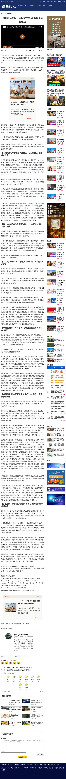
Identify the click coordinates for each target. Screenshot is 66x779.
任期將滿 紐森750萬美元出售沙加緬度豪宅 (61, 187)
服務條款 (17, 764)
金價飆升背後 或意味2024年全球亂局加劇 (19, 670)
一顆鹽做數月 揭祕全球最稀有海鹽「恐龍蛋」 (15, 702)
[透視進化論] (56, 237)
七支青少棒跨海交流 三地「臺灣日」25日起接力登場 (60, 113)
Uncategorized (8, 13)
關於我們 (4, 764)
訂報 (44, 1)
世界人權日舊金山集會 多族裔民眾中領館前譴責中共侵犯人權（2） (16, 709)
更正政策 (10, 764)
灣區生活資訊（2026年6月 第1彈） (61, 291)
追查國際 (10, 768)
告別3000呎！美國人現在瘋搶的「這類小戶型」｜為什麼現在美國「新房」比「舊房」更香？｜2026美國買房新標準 (60, 300)
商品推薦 (50, 5)
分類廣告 (38, 5)
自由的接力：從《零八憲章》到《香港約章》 (58, 351)
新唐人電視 (18, 768)
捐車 (48, 1)
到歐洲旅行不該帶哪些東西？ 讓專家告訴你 (59, 455)
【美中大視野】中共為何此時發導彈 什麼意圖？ (37, 702)
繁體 (64, 1)
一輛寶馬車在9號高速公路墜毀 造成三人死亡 (61, 328)
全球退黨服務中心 (48, 768)
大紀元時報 (33, 768)
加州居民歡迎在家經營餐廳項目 (60, 178)
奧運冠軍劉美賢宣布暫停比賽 (60, 168)
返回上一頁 (22, 757)
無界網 (3, 770)
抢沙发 (42, 691)
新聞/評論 (20, 5)
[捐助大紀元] (56, 492)
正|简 (40, 50)
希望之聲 (40, 768)
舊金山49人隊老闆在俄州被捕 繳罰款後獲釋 (60, 141)
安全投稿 (29, 764)
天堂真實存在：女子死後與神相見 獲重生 (59, 435)
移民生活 (32, 5)
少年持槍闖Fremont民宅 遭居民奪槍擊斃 (61, 150)
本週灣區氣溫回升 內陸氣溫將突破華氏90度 (60, 159)
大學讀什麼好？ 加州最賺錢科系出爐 (60, 132)
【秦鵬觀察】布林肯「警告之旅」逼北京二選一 (20, 667)
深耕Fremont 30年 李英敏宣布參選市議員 (61, 282)
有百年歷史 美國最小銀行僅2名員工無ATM (59, 445)
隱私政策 (23, 764)
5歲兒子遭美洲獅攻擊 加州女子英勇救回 (59, 440)
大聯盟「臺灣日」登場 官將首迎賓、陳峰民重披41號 (61, 123)
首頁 (2, 13)
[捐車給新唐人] (56, 47)
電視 (40, 1)
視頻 (44, 5)
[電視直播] (56, 504)
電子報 (59, 1)
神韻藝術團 (25, 768)
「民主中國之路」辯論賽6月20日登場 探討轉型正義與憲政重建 (61, 310)
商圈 (55, 1)
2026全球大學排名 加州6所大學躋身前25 (61, 273)
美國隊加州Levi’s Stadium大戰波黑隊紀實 (59, 346)
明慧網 (56, 768)
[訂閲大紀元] (56, 468)
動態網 (62, 768)
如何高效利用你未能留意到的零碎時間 (59, 450)
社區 (26, 5)
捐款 (52, 1)
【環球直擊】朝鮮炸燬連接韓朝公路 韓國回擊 (37, 723)
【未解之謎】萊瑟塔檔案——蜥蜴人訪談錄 (60, 264)
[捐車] (56, 484)
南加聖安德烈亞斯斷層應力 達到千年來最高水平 (60, 319)
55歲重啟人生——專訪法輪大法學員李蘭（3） (59, 340)
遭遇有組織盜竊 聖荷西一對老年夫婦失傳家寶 (60, 196)
